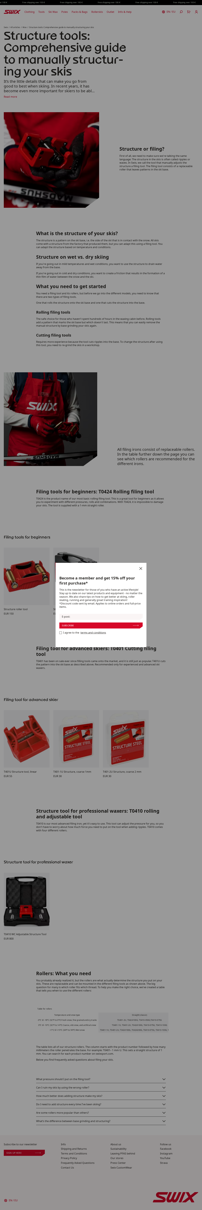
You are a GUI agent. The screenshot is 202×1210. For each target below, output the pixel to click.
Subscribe (68, 625)
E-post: (66, 616)
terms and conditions (93, 632)
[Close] (141, 568)
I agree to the (84, 632)
